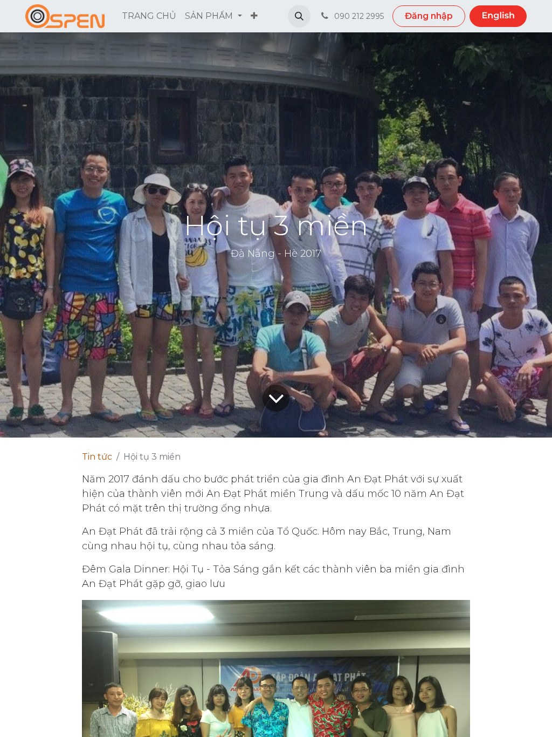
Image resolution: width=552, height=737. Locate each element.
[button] (299, 16)
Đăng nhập (429, 16)
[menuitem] (149, 16)
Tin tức (97, 457)
